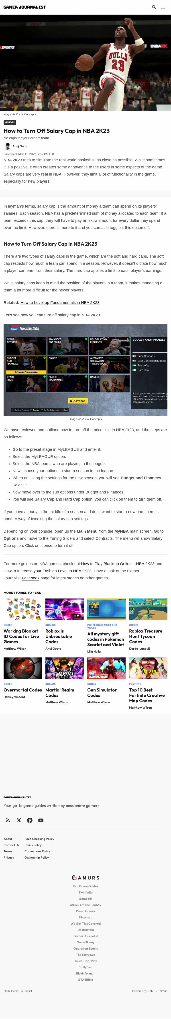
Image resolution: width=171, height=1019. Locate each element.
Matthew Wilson (15, 649)
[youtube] (40, 820)
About (8, 839)
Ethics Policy (33, 845)
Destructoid (85, 930)
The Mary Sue (85, 955)
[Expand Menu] (163, 7)
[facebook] (29, 820)
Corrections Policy (37, 851)
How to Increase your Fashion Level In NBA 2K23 (48, 571)
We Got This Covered (86, 924)
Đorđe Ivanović (139, 649)
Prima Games (85, 911)
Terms (8, 851)
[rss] (8, 820)
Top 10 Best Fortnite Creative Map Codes (147, 695)
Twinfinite (86, 892)
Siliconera (85, 917)
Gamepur (85, 899)
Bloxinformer (85, 973)
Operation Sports (85, 948)
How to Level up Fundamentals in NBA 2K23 (60, 302)
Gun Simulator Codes (102, 692)
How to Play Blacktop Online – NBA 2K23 (118, 564)
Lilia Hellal (94, 651)
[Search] (154, 7)
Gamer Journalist (85, 936)
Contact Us (11, 845)
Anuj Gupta (53, 649)
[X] (18, 820)
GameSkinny (85, 942)
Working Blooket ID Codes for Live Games (21, 636)
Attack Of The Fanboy (85, 905)
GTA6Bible (85, 980)
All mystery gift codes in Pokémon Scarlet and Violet (105, 639)
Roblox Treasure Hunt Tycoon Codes (145, 636)
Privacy (9, 857)
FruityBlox (86, 967)
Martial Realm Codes (59, 692)
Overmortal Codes (23, 690)
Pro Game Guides (85, 886)
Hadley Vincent (14, 697)
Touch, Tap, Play (85, 961)
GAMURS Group (157, 991)
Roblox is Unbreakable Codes (58, 636)
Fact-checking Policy (39, 839)
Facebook (30, 578)
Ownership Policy (36, 857)
